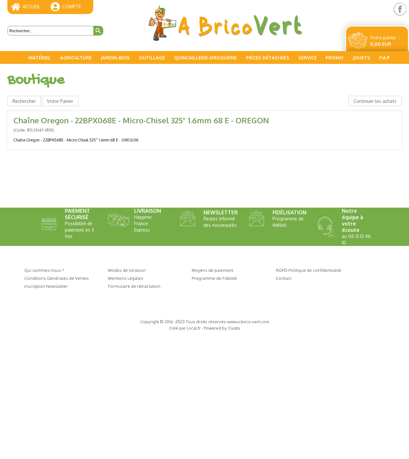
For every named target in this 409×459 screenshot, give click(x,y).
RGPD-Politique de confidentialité (308, 270)
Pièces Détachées (267, 57)
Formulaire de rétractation (134, 286)
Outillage (152, 57)
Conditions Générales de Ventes (56, 278)
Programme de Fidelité (214, 278)
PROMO (334, 57)
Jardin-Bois (115, 57)
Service (307, 57)
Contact (283, 278)
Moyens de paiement (212, 270)
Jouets (361, 57)
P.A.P (384, 57)
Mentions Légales (125, 278)
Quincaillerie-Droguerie (205, 57)
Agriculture (76, 57)
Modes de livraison (127, 270)
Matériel (39, 57)
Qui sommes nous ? (44, 270)
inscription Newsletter (46, 286)
